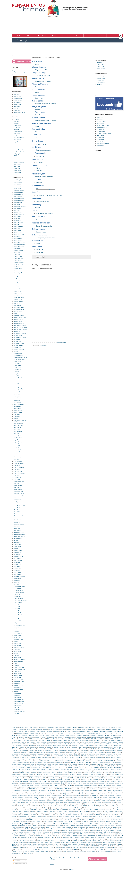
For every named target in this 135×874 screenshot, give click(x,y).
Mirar (13, 805)
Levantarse (71, 797)
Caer (23, 742)
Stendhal (16, 641)
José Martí (16, 456)
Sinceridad (16, 839)
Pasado (91, 814)
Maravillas (97, 800)
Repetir (112, 830)
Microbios (74, 804)
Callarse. (37, 207)
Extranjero (82, 776)
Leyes (86, 797)
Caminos (72, 742)
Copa (56, 752)
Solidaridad (96, 839)
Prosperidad (80, 825)
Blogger (72, 869)
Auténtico (14, 738)
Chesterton (17, 271)
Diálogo (40, 765)
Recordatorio (76, 828)
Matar (13, 802)
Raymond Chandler (19, 592)
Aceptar (88, 727)
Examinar (86, 774)
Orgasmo (64, 813)
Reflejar (112, 829)
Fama (119, 776)
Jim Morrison (17, 136)
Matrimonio (35, 802)
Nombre (119, 809)
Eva (55, 774)
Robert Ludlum (18, 602)
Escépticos (114, 771)
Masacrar (119, 800)
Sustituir (41, 842)
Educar (114, 765)
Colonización (41, 747)
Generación (24, 781)
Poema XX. (39, 249)
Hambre (74, 783)
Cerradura (18, 745)
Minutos (114, 804)
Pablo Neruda (17, 558)
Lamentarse (118, 795)
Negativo (81, 809)
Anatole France (18, 212)
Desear (88, 760)
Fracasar (59, 779)
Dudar (95, 765)
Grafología (95, 781)
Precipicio (113, 821)
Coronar (85, 752)
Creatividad (41, 754)
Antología (103, 733)
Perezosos (45, 818)
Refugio (23, 830)
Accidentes (62, 727)
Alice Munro (17, 204)
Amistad (102, 731)
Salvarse (108, 833)
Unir (120, 845)
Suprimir (29, 842)
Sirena (33, 839)
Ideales (67, 787)
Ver (114, 847)
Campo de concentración (87, 742)
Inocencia (62, 792)
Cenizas (113, 743)
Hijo (122, 783)
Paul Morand (17, 564)
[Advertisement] (114, 17)
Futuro (102, 779)
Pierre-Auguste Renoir (103, 143)
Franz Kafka (17, 331)
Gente (45, 781)
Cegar (86, 743)
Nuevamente (26, 811)
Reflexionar (120, 829)
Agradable (56, 729)
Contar (91, 750)
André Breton (17, 216)
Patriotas (110, 814)
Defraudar (119, 757)
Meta (63, 804)
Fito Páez (16, 129)
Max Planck (17, 106)
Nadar (15, 809)
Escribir (90, 771)
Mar (92, 800)
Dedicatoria (71, 757)
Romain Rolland (18, 619)
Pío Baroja (16, 584)
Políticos (84, 821)
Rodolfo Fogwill (18, 615)
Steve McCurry (101, 69)
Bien (19, 740)
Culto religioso (77, 755)
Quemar (69, 827)
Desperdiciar (39, 762)
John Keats (17, 430)
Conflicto (95, 748)
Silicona (115, 837)
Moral (84, 805)
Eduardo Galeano (18, 299)
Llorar (29, 799)
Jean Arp (16, 418)
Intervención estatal (116, 793)
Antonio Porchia (18, 228)
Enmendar (62, 769)
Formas (25, 779)
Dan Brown (17, 279)
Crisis (114, 754)
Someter (103, 839)
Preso (72, 823)
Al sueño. (39, 182)
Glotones (63, 781)
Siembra (77, 837)
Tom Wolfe (16, 665)
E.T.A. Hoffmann (18, 291)
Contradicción (17, 752)
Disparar (14, 765)
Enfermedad (36, 769)
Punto (36, 827)
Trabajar (119, 844)
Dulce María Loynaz (19, 289)
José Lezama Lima (19, 454)
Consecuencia (47, 750)
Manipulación (69, 800)
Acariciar (56, 727)
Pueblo (26, 827)
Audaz (83, 737)
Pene (94, 816)
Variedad (64, 847)
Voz (77, 851)
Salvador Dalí (17, 172)
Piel (72, 819)
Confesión (76, 748)
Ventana (109, 847)
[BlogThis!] (39, 257)
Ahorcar (83, 729)
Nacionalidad (101, 808)
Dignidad (75, 764)
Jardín (67, 795)
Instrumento (35, 793)
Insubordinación (43, 793)
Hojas (50, 785)
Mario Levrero (17, 522)
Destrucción (81, 762)
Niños (96, 809)
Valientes (46, 847)
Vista (47, 851)
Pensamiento (100, 816)
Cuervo (54, 755)
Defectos (78, 757)
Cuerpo (48, 755)
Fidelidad (80, 777)
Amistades (109, 731)
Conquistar (31, 750)
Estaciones (106, 772)
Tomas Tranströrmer (19, 667)
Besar (103, 738)
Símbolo (57, 842)
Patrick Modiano (18, 560)
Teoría (18, 844)
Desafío (104, 759)
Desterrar (59, 762)
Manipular (76, 800)
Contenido (106, 750)
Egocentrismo (15, 767)
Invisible (48, 795)
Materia (27, 802)
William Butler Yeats (19, 701)
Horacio (16, 386)
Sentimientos (91, 835)
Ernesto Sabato (18, 311)
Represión (119, 830)
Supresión (22, 842)
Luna (66, 799)
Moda (46, 805)
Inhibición (16, 792)
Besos (37, 92)
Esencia (120, 771)
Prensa (41, 823)
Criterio (119, 754)
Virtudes (32, 851)
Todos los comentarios (20, 863)
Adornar (28, 729)
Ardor (52, 735)
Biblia (113, 738)
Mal (20, 800)
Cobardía (22, 747)
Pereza (38, 818)
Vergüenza (30, 849)
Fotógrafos (52, 779)
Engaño (49, 769)
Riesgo (14, 833)
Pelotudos (67, 816)
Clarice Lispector (18, 273)
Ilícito (20, 788)
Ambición (82, 731)
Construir (78, 750)
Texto (50, 844)
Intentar (88, 793)
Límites (90, 799)
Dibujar (44, 764)
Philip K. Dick (17, 578)
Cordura (80, 752)
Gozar (89, 781)
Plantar (104, 819)
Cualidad (31, 755)
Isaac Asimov (17, 396)
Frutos (73, 779)
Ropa (41, 833)
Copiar (60, 752)
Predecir (119, 821)
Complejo (98, 747)
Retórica (92, 832)
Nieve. (38, 168)
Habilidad (36, 783)
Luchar (51, 799)
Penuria (14, 818)
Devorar (14, 764)
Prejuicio (36, 823)
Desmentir (19, 762)
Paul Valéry (17, 566)
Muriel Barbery (18, 542)
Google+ (52, 864)
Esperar (80, 772)
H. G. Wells (17, 363)
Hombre (57, 785)
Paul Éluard (17, 570)
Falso (110, 776)
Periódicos (81, 818)
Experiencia (119, 774)
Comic (79, 747)
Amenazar (89, 731)
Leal (26, 797)
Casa (57, 743)
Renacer (87, 830)
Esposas (93, 772)
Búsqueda (106, 740)
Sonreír (114, 839)
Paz (115, 814)
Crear (33, 754)
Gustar (20, 783)
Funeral (96, 779)
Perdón (32, 818)
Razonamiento (106, 827)
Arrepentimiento (86, 735)
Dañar (23, 757)
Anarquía (56, 733)
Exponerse (44, 776)
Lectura (41, 797)
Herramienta (101, 783)
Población (16, 821)
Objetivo (45, 811)
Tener (13, 844)
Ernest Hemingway (19, 309)
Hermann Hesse (18, 380)
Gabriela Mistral (18, 335)
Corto (114, 752)
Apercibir (119, 733)
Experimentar (18, 776)
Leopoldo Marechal (19, 496)
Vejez (69, 847)
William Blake (17, 697)
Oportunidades (25, 813)
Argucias (62, 735)
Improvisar (97, 788)
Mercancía (39, 804)
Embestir (57, 767)
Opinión (121, 811)
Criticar (13, 755)
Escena (62, 771)
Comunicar (32, 748)
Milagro (97, 804)
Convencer (42, 752)
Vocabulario (59, 851)
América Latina (34, 733)
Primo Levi (16, 582)
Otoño (107, 813)
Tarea (73, 842)
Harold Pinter (17, 365)
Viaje (41, 849)
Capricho (16, 743)
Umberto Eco (17, 677)
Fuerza (84, 779)
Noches (108, 809)
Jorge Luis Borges (18, 442)
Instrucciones (27, 793)
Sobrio (60, 839)
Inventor (42, 795)
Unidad (115, 845)
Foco (13, 779)
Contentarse (113, 750)
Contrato (24, 752)
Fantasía (27, 777)
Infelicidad (88, 790)
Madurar (106, 799)
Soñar (38, 840)
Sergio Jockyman (18, 633)
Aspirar (20, 737)
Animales (78, 733)
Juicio (82, 795)
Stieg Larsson (17, 645)
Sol (78, 839)
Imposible (67, 788)
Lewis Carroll (17, 500)
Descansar (43, 760)
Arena (57, 735)
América (27, 733)
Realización (28, 828)
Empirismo (82, 767)
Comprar (119, 747)
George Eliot (17, 339)
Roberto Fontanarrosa (19, 613)
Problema (14, 825)
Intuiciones (29, 795)
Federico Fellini (101, 78)
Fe (45, 778)
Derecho (81, 759)
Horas (100, 785)
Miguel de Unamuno (19, 536)
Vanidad (58, 847)
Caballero (113, 740)
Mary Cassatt (100, 135)
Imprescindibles (82, 788)
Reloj (59, 830)
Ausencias (100, 737)
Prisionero (99, 823)
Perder (19, 818)
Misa (19, 805)
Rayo (91, 827)
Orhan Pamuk (17, 552)
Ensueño (75, 769)
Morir (95, 805)
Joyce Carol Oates (19, 463)
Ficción (74, 778)
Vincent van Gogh (101, 145)
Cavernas (76, 743)
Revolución (103, 832)
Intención (75, 793)
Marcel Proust (17, 514)
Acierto (98, 727)
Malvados (53, 800)
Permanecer (89, 818)
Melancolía (84, 802)
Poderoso (54, 821)
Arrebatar (73, 735)
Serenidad (23, 837)
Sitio (44, 839)
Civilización (107, 745)
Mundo (45, 808)
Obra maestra (59, 811)
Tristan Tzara (17, 673)
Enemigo (21, 769)
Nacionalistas (110, 808)
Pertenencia (39, 819)
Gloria (57, 781)
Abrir (31, 727)
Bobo (32, 740)
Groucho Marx (100, 80)
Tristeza (87, 845)
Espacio (28, 772)
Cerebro (119, 743)
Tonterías (88, 844)
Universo (14, 847)
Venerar (96, 847)
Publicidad (19, 827)
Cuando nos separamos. (43, 150)
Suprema (16, 842)
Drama (85, 765)
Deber (33, 757)
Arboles (47, 735)
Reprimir (14, 832)
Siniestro (22, 839)
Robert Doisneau (101, 66)
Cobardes (14, 747)
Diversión (34, 765)
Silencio (108, 837)
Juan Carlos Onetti (19, 467)
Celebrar (98, 743)
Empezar (76, 767)
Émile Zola (16, 714)
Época (19, 853)
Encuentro (14, 769)
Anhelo (72, 733)
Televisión (98, 842)
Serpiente (47, 837)
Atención (53, 737)
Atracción (71, 737)
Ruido (61, 833)
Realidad (14, 829)
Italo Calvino (17, 400)
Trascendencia (74, 845)
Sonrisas (14, 840)
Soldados (83, 839)
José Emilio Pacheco (19, 450)
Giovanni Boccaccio (19, 349)
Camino (65, 742)
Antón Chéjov (17, 230)
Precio (107, 821)
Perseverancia (110, 818)
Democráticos (51, 759)
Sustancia (35, 842)
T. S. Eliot (16, 655)
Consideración (62, 750)
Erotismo (26, 771)
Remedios (71, 830)
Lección (35, 797)
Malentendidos (42, 800)
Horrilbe (113, 785)
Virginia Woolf (17, 687)
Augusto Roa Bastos (19, 244)
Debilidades (46, 757)
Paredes (75, 814)
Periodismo (67, 818)
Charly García (17, 125)
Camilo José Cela (18, 254)
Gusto (25, 783)
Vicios (64, 849)
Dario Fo (16, 285)
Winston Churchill (18, 710)
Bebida (75, 738)
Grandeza (102, 781)
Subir (44, 840)
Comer (68, 747)
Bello (92, 738)
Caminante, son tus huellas (43, 81)
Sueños (81, 840)
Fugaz (90, 779)
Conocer (14, 750)
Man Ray (99, 62)
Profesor (48, 825)
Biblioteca (119, 738)
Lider (13, 799)
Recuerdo (96, 829)
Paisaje (19, 814)
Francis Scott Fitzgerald (20, 325)
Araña (37, 735)
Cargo (41, 743)
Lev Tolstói (16, 498)
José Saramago (18, 461)
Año (39, 738)
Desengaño (94, 760)
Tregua (81, 845)
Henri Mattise (100, 129)
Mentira (19, 804)
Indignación (76, 790)
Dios (93, 764)
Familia (13, 777)
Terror (34, 844)
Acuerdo (119, 727)
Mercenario (46, 804)
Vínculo (93, 851)
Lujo (61, 799)
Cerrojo (24, 745)
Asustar (43, 737)
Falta (115, 776)
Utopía (30, 847)
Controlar (36, 752)
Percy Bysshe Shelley (19, 576)
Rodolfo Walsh (18, 617)
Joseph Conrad (18, 444)
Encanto (110, 767)
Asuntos (31, 737)
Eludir (51, 767)
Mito (42, 805)
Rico (120, 832)
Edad (109, 765)
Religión (52, 830)
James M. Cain (18, 412)
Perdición (26, 818)
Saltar (102, 833)
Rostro (46, 833)
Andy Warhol (17, 164)
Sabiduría (82, 834)
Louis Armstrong (18, 146)
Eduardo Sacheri (18, 301)
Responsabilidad (55, 832)
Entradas (17, 860)
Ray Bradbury (17, 588)
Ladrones (112, 795)
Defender (85, 757)
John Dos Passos (18, 425)
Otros (112, 813)
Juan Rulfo (16, 475)
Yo (98, 851)
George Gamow (18, 98)
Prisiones (106, 823)
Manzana (83, 800)
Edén (120, 765)
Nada (121, 808)
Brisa (77, 740)
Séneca (16, 653)
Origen (76, 813)
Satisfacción (120, 833)
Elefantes (41, 767)
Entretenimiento (96, 769)
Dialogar (33, 764)
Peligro (60, 816)
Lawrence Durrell (18, 491)
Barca (54, 738)
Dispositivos (20, 765)
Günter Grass (17, 361)
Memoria (92, 802)
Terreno (29, 844)
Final (103, 777)
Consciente (39, 750)
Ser (116, 835)
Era (21, 771)
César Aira (16, 277)
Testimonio (40, 844)
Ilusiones (121, 787)
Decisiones (64, 757)
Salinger (16, 623)
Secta (28, 835)
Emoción (70, 767)
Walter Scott (17, 695)
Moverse (14, 808)
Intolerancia (14, 795)
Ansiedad (91, 733)
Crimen (103, 754)
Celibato (103, 743)
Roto (51, 833)
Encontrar (117, 767)
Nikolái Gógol (17, 546)
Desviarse (101, 762)
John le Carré (17, 436)
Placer (84, 819)
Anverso (109, 733)
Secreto (16, 835)
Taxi (77, 842)
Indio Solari (17, 133)
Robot (27, 833)
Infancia (82, 790)
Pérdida (58, 827)
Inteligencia (65, 793)
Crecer (48, 754)
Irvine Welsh (17, 394)
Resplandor (39, 832)
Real (120, 827)
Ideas (77, 787)
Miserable (24, 805)
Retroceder (85, 832)
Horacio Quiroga (18, 388)
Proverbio (87, 825)
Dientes (69, 764)
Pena (72, 816)
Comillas (92, 747)
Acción (75, 727)
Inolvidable (75, 792)
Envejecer (118, 769)
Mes (59, 804)
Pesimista (53, 819)
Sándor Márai (17, 651)
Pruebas (107, 825)
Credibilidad (62, 754)
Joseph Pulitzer (18, 446)
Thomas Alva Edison (19, 112)
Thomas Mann (17, 657)
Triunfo (94, 845)
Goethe (16, 351)
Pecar (29, 816)
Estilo (13, 774)
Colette (15, 275)
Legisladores (53, 797)
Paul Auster (17, 562)
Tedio (89, 842)
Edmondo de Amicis (19, 297)
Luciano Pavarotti (18, 150)
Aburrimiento (50, 727)
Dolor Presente (59, 765)
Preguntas (23, 824)
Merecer (53, 804)
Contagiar (84, 750)
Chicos (44, 745)
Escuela (108, 771)
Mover (120, 805)
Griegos (114, 781)
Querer (75, 827)
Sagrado (97, 833)
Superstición (120, 840)
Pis (81, 819)
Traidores (39, 845)
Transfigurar (57, 845)
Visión (42, 851)
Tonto (93, 844)
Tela (93, 842)
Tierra (63, 844)
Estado (112, 772)
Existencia (98, 774)
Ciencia (65, 745)
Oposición (33, 813)
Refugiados (16, 830)
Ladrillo (106, 795)
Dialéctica (39, 764)
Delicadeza (14, 759)
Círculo (113, 755)
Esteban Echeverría (19, 315)
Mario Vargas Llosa (19, 524)
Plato (110, 819)
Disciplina (106, 764)
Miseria (30, 805)
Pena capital (78, 816)
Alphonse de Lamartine (20, 206)
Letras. (38, 243)
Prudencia (100, 825)
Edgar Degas (100, 123)
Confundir (108, 748)
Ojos (101, 811)
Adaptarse (14, 729)
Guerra (14, 783)
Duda (90, 765)
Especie (40, 772)
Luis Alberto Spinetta (19, 152)
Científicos (74, 745)
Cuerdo (42, 755)
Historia (37, 785)
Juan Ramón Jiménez (19, 473)
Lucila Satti (17, 508)
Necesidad (56, 809)
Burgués (93, 740)
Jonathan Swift (18, 438)
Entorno (89, 769)
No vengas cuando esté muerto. (44, 176)
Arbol (42, 735)
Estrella (18, 774)
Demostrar (65, 759)
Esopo (15, 313)
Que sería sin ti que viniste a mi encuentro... (49, 195)
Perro (103, 818)
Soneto (37, 126)
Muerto (27, 808)
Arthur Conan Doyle (19, 234)
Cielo (59, 745)
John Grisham (17, 427)
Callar (27, 742)
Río (70, 833)
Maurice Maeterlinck (19, 534)
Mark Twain (17, 526)
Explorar (31, 776)
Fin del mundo (96, 777)
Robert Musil (17, 605)
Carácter (52, 743)
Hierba (117, 783)
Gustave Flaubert (18, 355)
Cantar (109, 742)
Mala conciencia (27, 800)
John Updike (17, 433)
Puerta (31, 827)
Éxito (24, 853)
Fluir (120, 777)
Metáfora (68, 804)
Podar (33, 821)
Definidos (113, 757)
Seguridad (37, 835)
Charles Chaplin (101, 76)
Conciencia (47, 749)
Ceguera (92, 743)
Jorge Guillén (17, 440)
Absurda (36, 727)
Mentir (13, 804)
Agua (68, 729)
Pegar (39, 816)
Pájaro (47, 827)
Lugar (56, 799)
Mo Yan (16, 540)
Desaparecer (118, 759)
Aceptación (81, 727)
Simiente (121, 837)
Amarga (69, 731)
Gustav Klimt (17, 168)
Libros (118, 797)
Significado (94, 837)
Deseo (100, 760)
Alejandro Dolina (18, 192)
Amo (115, 731)
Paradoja (63, 814)
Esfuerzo (22, 772)
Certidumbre (31, 745)
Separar (105, 835)
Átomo (119, 851)
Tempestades (111, 842)
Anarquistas (49, 733)
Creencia (69, 754)
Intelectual (57, 793)
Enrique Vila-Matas (19, 307)
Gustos (30, 783)
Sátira (46, 842)
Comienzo (85, 747)
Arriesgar (94, 735)
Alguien (119, 729)
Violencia (118, 850)
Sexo (53, 837)
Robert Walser (17, 607)
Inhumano (22, 792)
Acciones (69, 727)
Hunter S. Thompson (19, 392)
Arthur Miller (17, 236)
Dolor (51, 766)
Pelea (50, 816)
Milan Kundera (18, 538)
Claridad (115, 745)
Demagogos (29, 759)
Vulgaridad (82, 851)
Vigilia (102, 849)
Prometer (66, 825)
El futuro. (39, 138)
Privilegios (112, 823)
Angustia (67, 733)
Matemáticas (20, 802)
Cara (21, 743)
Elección (35, 767)
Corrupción (108, 752)
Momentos (71, 805)
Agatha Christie (18, 182)
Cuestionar (60, 755)
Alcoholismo (100, 729)
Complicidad (105, 747)
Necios (70, 809)
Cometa (74, 747)
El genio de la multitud (41, 70)
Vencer (85, 847)
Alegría (107, 729)
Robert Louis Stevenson (20, 601)
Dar (19, 757)
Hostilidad (119, 785)
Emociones (63, 767)
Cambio (50, 742)
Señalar (71, 837)
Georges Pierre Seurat (103, 125)
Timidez (69, 844)
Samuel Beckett (18, 627)
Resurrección (78, 832)
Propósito (73, 825)
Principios (92, 823)
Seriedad (41, 837)
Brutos (87, 740)
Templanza (118, 842)
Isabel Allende (17, 398)
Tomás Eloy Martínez (19, 669)
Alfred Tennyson (18, 202)
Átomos (14, 853)
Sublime (63, 840)
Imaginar (40, 788)
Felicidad (56, 778)
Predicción (14, 823)
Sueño (75, 840)
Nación (116, 808)
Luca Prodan (17, 148)
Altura (38, 731)
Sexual (58, 837)
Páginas (42, 827)
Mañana (42, 802)
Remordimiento (79, 830)
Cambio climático (58, 742)
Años (43, 738)
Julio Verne (17, 479)
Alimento (21, 731)
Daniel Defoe (17, 281)
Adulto (33, 729)
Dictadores (55, 764)
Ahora (78, 729)
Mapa (88, 800)
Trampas (51, 845)
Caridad (46, 743)
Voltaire (16, 691)
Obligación (51, 811)
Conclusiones (56, 748)
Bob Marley (17, 123)
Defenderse (92, 757)
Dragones (80, 765)
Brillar (72, 740)
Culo (66, 755)
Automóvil (114, 737)
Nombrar (113, 809)
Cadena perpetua (16, 742)
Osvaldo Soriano (18, 556)
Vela (74, 847)
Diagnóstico (26, 764)
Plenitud (115, 819)
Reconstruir (61, 828)
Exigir (91, 774)
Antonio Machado (18, 226)
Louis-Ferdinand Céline (20, 506)
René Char (17, 594)
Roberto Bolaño (18, 611)
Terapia (24, 844)
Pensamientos (110, 816)
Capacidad (120, 742)
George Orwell (17, 341)
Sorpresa (25, 840)
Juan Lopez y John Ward (42, 75)
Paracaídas (56, 814)
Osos (102, 813)
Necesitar (64, 809)
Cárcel (108, 755)
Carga (36, 743)
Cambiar (44, 742)
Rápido (65, 833)
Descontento (68, 760)
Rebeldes (35, 828)
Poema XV (39, 252)
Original (81, 813)
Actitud (103, 727)
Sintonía (28, 839)
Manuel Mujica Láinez (19, 510)
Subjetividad (50, 840)
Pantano (50, 814)
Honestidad (88, 785)
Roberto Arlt (17, 609)
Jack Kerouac (17, 406)
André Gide (17, 218)
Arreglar (79, 735)
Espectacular (47, 772)
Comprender (15, 749)
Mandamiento (61, 800)
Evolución (71, 774)
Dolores (67, 765)
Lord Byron (17, 502)
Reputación (20, 832)
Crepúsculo (83, 754)
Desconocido (59, 760)
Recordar (68, 829)
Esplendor (87, 772)
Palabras (33, 814)
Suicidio (106, 840)
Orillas (87, 813)
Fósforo (114, 779)
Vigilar (97, 849)
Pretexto (78, 823)
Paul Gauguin (100, 139)
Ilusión (15, 788)
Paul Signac (100, 141)
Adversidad (39, 729)
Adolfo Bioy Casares (19, 180)
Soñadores (32, 840)
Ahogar (73, 729)
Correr (95, 752)
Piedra (68, 819)
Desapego (14, 760)
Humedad (41, 787)
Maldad (35, 800)
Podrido (61, 821)
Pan (45, 814)
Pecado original (22, 816)
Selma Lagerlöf (18, 631)
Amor (120, 731)
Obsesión (71, 811)
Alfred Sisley (100, 117)
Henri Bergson (17, 370)
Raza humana (98, 827)
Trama (45, 845)
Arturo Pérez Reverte (19, 242)
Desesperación (109, 760)
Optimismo (45, 813)
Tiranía (74, 844)
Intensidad (81, 793)
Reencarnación (104, 828)
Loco (34, 799)
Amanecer (56, 731)
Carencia (31, 743)
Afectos (50, 729)
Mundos (53, 808)
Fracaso (67, 779)
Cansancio (97, 742)
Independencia (60, 790)
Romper (36, 833)
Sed (32, 835)
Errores (36, 771)
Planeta (91, 819)
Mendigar (99, 802)
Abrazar (26, 727)
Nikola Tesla (17, 110)
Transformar (65, 845)
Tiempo (56, 844)
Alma (26, 731)
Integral (37, 115)
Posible (96, 821)
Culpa (70, 755)
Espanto (34, 772)
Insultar (51, 793)
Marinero (109, 800)
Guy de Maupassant (19, 359)
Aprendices (24, 735)
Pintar (76, 819)
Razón (114, 827)
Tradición (20, 845)
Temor (104, 842)
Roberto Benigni (101, 82)
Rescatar (27, 832)
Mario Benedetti (18, 520)
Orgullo (70, 813)
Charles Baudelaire (19, 262)
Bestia (108, 738)
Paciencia (118, 813)
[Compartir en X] (41, 257)
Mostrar (109, 805)
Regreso (40, 830)
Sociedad (71, 839)
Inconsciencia (51, 790)
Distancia (27, 765)
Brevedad (66, 740)
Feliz (68, 778)
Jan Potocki (17, 414)
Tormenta (105, 844)
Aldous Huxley (17, 188)
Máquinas (64, 808)
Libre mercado (112, 797)
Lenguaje (60, 797)
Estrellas (24, 774)
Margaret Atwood (18, 516)
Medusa (78, 802)
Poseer (90, 821)
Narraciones (21, 809)
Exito (112, 774)
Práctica (112, 825)
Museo (58, 808)
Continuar (120, 750)
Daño (28, 757)
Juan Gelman (17, 469)
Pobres (22, 821)
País (119, 814)
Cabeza (119, 740)
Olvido (115, 811)
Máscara (71, 808)
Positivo (101, 821)
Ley (76, 797)
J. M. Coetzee (17, 402)
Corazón (71, 752)
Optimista (52, 813)
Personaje (14, 819)
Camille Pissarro (101, 121)
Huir (27, 787)
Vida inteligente (85, 849)
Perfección (53, 818)
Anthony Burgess (18, 222)
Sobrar (55, 839)
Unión (20, 847)
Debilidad (39, 757)
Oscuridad (96, 813)
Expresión (57, 776)
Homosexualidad (79, 785)
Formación (18, 779)
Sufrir (94, 840)
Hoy (13, 787)
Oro (91, 813)
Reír (116, 832)
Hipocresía (24, 785)
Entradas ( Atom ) (44, 345)
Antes (97, 733)
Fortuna (38, 779)
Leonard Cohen (18, 144)
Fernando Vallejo (18, 321)
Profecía (35, 825)
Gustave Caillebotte (102, 127)
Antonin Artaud (18, 224)
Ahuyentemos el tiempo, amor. (45, 189)
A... (37, 220)
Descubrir (81, 760)
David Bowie (17, 127)
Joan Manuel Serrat (19, 138)
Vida (75, 850)
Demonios (58, 759)
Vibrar (55, 849)
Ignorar (109, 787)
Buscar (99, 740)
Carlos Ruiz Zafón (18, 258)
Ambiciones (76, 731)
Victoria (69, 849)
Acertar (93, 727)
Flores (115, 777)
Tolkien (15, 663)
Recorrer (83, 828)
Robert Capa (100, 64)
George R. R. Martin (19, 343)
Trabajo (14, 845)
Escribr (96, 771)
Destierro (66, 762)
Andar (61, 733)
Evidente (60, 774)
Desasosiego (30, 760)
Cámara (98, 755)
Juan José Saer (18, 471)
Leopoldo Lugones (19, 493)
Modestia (65, 805)
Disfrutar (119, 764)
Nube (20, 811)
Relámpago (64, 830)
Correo (90, 752)
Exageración (79, 774)
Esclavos (83, 771)
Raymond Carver (18, 590)
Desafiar (99, 759)
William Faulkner (18, 703)
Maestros (119, 799)
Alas (94, 729)
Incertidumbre (17, 790)
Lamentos (14, 797)
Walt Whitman (17, 693)
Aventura (27, 738)
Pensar (118, 816)
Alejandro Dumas (18, 194)
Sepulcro (111, 835)
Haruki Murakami (18, 368)
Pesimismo (46, 819)
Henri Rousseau (101, 131)
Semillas (56, 835)
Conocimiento (23, 750)
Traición (33, 845)
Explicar (25, 776)
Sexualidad (65, 837)
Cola (28, 747)
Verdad (120, 847)
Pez (64, 819)
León (91, 797)
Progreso (60, 825)
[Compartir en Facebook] (43, 257)
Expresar (50, 776)
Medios (65, 802)
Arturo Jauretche (18, 240)
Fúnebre (119, 779)
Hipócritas (30, 785)
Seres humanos (32, 837)
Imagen (25, 788)
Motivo (114, 805)
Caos (114, 742)
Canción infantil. (41, 144)
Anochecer (84, 733)
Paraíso (69, 814)
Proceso (29, 825)
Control (30, 752)
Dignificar (81, 764)
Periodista (74, 818)
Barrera (59, 738)
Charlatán (38, 745)
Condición (69, 748)
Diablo (19, 764)
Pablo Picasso (17, 170)
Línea (95, 799)
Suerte (68, 840)
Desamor (110, 759)
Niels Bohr (16, 108)
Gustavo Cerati (18, 131)
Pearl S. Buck (17, 574)
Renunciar (106, 830)
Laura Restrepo (18, 489)
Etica (51, 774)
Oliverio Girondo (18, 550)
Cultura (84, 755)
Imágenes (120, 788)
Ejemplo (28, 767)
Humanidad (33, 787)
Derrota (93, 759)
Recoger (48, 828)
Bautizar (65, 738)
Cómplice (119, 755)
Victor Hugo (17, 683)
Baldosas (49, 738)
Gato (18, 781)
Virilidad (20, 851)
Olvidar (110, 811)
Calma (38, 742)
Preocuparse (57, 823)
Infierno (95, 790)
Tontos (99, 844)
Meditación (72, 802)
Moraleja (90, 805)
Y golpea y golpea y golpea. (45, 213)
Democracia (43, 759)
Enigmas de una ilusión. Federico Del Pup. (19, 72)
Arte (106, 735)
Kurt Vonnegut (17, 487)
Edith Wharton (17, 295)
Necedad (48, 809)
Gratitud (108, 781)
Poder (39, 821)
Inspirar (119, 792)
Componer (112, 747)
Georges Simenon (18, 345)
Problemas (22, 825)
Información (108, 790)
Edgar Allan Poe (18, 293)
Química (82, 827)
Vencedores (79, 847)
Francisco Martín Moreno (20, 329)
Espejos (60, 772)
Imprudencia (105, 788)
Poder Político (47, 821)
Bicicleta (14, 740)
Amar (62, 731)
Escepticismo (69, 771)
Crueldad (25, 755)
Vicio (60, 849)
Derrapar (87, 759)
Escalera (43, 771)
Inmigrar (42, 792)
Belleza (86, 738)
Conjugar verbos (117, 748)
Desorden (32, 762)
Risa (18, 833)
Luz (70, 799)
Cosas (119, 752)
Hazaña (80, 783)
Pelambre (45, 816)
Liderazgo (19, 799)
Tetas (46, 844)
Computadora (25, 748)
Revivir (97, 832)
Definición (106, 757)
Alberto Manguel (18, 186)
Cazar (82, 743)
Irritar (62, 795)
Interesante (95, 793)
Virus (37, 851)
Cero (13, 745)
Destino (72, 762)
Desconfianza (51, 760)
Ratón (87, 827)
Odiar (81, 811)
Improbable (90, 788)
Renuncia (99, 830)
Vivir (51, 851)
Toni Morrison (17, 671)
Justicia (87, 795)
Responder (47, 832)
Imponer (53, 788)
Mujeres (39, 808)
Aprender (15, 735)
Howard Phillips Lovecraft (20, 390)
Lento (65, 797)
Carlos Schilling (18, 260)
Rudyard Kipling (18, 621)
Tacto (62, 842)
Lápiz (81, 799)
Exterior (69, 776)
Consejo (55, 750)
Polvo (66, 821)
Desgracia (118, 760)
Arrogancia (100, 735)
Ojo (97, 811)
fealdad (108, 851)
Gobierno (78, 781)
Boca (37, 740)
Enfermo (43, 769)
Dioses (100, 764)
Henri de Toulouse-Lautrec (104, 133)
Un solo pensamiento (42, 201)
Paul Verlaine (17, 568)
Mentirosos (32, 804)
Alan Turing (17, 94)
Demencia (36, 759)
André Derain (100, 119)
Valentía (40, 847)
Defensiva (99, 757)
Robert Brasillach (18, 598)
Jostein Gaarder (18, 448)
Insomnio (97, 792)
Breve (60, 740)
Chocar (54, 745)
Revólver (111, 832)
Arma (67, 735)
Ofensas (93, 811)
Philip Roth (17, 580)
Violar (112, 849)
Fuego (78, 779)
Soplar (19, 840)
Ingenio (121, 790)
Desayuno (36, 760)
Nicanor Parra (17, 544)
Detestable (107, 762)
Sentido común (82, 835)
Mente (113, 802)
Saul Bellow (17, 629)
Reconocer (54, 828)
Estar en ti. (39, 170)
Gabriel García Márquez (20, 333)
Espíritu (99, 772)
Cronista (19, 755)
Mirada (119, 804)
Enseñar (69, 769)
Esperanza (72, 772)
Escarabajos (55, 771)
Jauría (72, 795)
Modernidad (58, 805)
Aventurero (33, 738)
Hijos (15, 785)
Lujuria (37, 87)
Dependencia (73, 759)
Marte (114, 800)
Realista (22, 828)
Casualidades (68, 743)
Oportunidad (17, 813)
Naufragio (42, 809)
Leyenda (81, 797)
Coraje (65, 752)
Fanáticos (33, 777)
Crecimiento (55, 754)
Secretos (22, 835)
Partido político (83, 814)
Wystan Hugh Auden (19, 712)
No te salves (39, 98)
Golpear (84, 781)
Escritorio (102, 771)
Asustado (37, 737)
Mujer (32, 808)
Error (31, 771)
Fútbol (13, 781)
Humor (51, 787)
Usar (25, 847)
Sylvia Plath (17, 649)
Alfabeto (114, 729)
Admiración (22, 729)
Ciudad (100, 745)
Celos (108, 743)
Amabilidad (49, 731)
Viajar (36, 849)
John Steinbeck (18, 431)
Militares (108, 804)
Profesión (41, 825)
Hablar (49, 783)
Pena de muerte (87, 816)
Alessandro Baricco (19, 200)
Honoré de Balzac (18, 384)
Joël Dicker (17, 465)
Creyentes (91, 754)
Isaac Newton (17, 102)
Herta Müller (17, 382)
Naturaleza (34, 809)
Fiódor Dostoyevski (19, 323)
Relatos (46, 830)
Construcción (71, 750)
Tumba (110, 845)
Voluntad (70, 851)
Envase (112, 769)
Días (105, 765)
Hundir (56, 787)
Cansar (104, 742)
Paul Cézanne (100, 137)
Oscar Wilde (17, 554)
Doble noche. (40, 156)
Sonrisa (119, 839)
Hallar (69, 783)
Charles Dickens (18, 267)
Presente (65, 823)
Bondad (48, 740)
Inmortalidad (55, 792)
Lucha (45, 799)
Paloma (40, 814)
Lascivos (21, 797)
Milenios (103, 804)
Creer (75, 754)
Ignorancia (102, 787)
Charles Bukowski (18, 265)
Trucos (99, 845)
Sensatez (68, 835)
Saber (74, 834)
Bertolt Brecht (17, 248)
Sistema (39, 839)
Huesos (22, 787)
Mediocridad (59, 802)
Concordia (63, 748)
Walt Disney (100, 84)
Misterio (36, 805)
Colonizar (49, 747)
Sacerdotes (90, 833)
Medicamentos (50, 802)
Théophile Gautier (18, 661)
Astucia (25, 737)
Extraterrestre (98, 776)
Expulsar (64, 776)
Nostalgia (14, 811)
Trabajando (112, 844)
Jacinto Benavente (19, 404)
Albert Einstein (17, 96)
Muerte (20, 808)
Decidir (52, 757)
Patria (104, 814)
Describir (75, 760)
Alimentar (14, 731)
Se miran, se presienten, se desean (45, 120)
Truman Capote (18, 675)
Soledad (89, 839)
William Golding (18, 705)
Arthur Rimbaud (18, 238)
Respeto (33, 832)
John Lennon (17, 140)
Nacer (86, 808)
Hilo (19, 785)
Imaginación (32, 788)
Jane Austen (17, 416)
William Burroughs (19, 699)
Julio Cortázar (17, 477)
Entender (82, 769)
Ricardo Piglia (17, 596)
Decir (57, 757)
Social (65, 839)
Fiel (85, 777)
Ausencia (94, 737)
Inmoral (48, 792)
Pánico (52, 827)
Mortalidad (102, 805)
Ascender (119, 735)
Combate (62, 747)
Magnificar (14, 800)
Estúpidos (38, 774)
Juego (77, 795)
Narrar (27, 809)
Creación (27, 754)
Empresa (89, 767)
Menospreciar (106, 802)
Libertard (105, 797)
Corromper (101, 752)
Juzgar (100, 795)
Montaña (79, 805)
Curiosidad (91, 755)
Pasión (98, 814)
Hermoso (93, 783)
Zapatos (103, 851)
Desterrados (53, 762)
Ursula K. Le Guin (18, 679)
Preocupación (48, 823)
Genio (39, 781)
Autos (119, 737)
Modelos (51, 805)
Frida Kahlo (17, 166)
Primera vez (85, 823)
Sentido (75, 835)
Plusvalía (121, 819)
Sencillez (62, 835)
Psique (13, 827)
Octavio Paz (17, 548)
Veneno (91, 847)
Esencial (16, 772)
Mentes (119, 802)
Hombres (69, 785)
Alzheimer (43, 731)
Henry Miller (17, 376)
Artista (113, 735)
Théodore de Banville (19, 659)
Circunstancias (88, 745)
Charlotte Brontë (18, 269)
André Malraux (18, 220)
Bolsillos (42, 740)
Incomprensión (34, 790)
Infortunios (115, 790)
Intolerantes (22, 795)
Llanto (24, 799)
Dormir (73, 766)
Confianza (83, 748)
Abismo (21, 727)
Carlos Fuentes (18, 256)
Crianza (97, 754)
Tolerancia (81, 844)
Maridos (103, 800)
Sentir (99, 835)
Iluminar (115, 787)
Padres (14, 814)
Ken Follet (16, 483)
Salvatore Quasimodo (19, 625)
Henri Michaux (17, 371)
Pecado (14, 816)
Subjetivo (57, 840)
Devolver (119, 762)
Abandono (14, 727)
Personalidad (22, 819)
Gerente (53, 781)
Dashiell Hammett (18, 287)
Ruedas (56, 833)
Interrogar (108, 793)
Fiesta (89, 777)
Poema (37, 64)
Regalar (29, 830)
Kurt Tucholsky (18, 485)
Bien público (26, 740)
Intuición (36, 795)
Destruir (88, 762)
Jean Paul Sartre (18, 423)
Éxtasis (29, 853)
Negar (75, 809)
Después (46, 762)
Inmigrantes (36, 792)
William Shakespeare (19, 708)
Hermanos (86, 783)
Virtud (25, 851)
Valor (52, 847)
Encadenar (103, 767)
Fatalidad (40, 777)
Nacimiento (93, 808)
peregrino (114, 851)
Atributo (78, 737)
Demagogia (22, 759)
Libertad (96, 797)
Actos (109, 727)
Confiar (89, 748)
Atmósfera (60, 737)
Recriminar (89, 828)
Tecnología (83, 842)
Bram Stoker (17, 252)
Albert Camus (17, 184)
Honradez (95, 785)
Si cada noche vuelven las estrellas (45, 103)
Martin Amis (17, 528)
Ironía (53, 795)
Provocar (94, 825)
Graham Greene (18, 353)
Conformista (102, 748)
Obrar (65, 811)
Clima (120, 745)
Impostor (75, 788)
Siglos (87, 837)
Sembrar (50, 835)
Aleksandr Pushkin (19, 198)
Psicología (118, 825)
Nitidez (91, 809)
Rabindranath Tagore (19, 586)
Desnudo (26, 762)
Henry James (17, 374)
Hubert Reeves (18, 100)
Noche (102, 809)
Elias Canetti (17, 303)
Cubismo (37, 755)
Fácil (109, 779)
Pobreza (28, 821)
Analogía (42, 733)
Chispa (49, 745)
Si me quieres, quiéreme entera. (46, 238)
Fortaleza (31, 779)
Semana (44, 835)
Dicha (49, 764)
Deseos (37, 109)
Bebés (80, 738)
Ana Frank (16, 210)
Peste (59, 819)
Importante (60, 788)
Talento (67, 842)
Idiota (90, 787)
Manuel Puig (17, 512)
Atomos (66, 737)
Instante (14, 793)
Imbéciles (46, 788)
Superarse (112, 840)
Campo (78, 742)
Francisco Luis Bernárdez (20, 327)
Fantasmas (20, 777)
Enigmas (55, 769)
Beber (70, 738)
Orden (58, 813)
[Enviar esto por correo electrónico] (37, 257)
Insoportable (105, 792)
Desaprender (22, 760)
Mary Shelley (17, 530)
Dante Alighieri (18, 283)
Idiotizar (95, 787)
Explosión (37, 776)
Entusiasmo (105, 769)
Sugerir (100, 840)
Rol (31, 833)
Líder (85, 799)
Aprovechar (31, 735)
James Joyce (17, 408)
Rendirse (93, 830)
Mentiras (26, 804)
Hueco (17, 787)
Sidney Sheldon (18, 635)
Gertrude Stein (17, 347)
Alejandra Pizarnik (19, 190)
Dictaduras (63, 764)
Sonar (108, 839)
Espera (65, 772)
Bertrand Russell (18, 250)
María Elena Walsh (19, 532)
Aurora (88, 737)
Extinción (76, 776)
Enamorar (95, 767)
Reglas (34, 830)
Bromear (82, 740)
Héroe (61, 787)
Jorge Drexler (17, 142)
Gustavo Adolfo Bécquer (20, 357)
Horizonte (106, 785)
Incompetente (26, 790)
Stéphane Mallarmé (19, 647)
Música (77, 808)
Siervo (82, 837)
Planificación (98, 819)
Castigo (61, 743)
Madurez (112, 799)
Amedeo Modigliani (19, 162)
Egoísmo (22, 767)
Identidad (84, 787)
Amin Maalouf (17, 208)
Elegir (46, 767)
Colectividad (34, 747)
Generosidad (33, 781)
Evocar (65, 774)
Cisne (95, 745)
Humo (46, 787)
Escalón (49, 771)
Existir (106, 774)
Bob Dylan (16, 121)
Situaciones (49, 839)
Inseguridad (83, 792)
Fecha (50, 777)
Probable (119, 823)
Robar (22, 833)
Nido (87, 809)
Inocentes (68, 792)
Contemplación (98, 750)
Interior (101, 793)
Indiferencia (68, 790)
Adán (45, 729)
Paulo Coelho (17, 572)
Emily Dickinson (18, 305)
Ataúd (48, 737)
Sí (36, 132)
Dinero (87, 764)
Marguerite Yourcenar (19, 518)
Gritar (119, 781)
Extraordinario (89, 776)
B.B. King (16, 119)
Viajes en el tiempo (48, 849)
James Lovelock (18, 410)
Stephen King (17, 643)
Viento (92, 849)
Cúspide (14, 757)
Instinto (20, 793)
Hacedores (56, 783)
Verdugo (24, 849)
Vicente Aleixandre (19, 681)
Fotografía (44, 779)
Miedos (87, 804)
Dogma (46, 765)
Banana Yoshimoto (19, 246)
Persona (118, 818)
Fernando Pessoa (18, 319)
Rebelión (42, 828)
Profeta (53, 825)
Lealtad (30, 797)
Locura (39, 799)
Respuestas (64, 832)
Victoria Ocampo (18, 685)
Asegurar (14, 737)
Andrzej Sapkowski (19, 214)
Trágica (104, 845)
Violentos (14, 851)
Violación (107, 849)
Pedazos (34, 816)
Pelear (55, 816)
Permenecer (97, 818)
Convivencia (50, 752)
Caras (25, 743)
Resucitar (71, 832)
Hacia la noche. (41, 232)
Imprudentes (113, 788)
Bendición (97, 738)
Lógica (100, 799)
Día (100, 766)
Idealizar (72, 787)
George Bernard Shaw (20, 337)
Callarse (33, 742)
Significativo (101, 837)
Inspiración (112, 792)
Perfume (60, 818)
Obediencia (38, 811)
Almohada (32, 731)
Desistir (13, 762)
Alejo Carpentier (18, 196)
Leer (46, 797)
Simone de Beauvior (19, 639)
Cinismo (81, 745)
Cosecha (14, 754)
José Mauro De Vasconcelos (18, 458)
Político (78, 821)
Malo (48, 800)
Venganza (102, 847)
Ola (106, 811)
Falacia (105, 776)
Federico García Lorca (20, 317)
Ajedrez (89, 729)
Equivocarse (15, 771)
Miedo (80, 804)
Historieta (44, 785)
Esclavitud (76, 771)
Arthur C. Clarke (18, 232)
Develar (114, 762)
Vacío (35, 847)
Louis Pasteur (17, 104)
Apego (114, 733)
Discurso (112, 764)
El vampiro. (39, 162)
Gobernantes (70, 781)
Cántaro (103, 755)
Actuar (114, 727)
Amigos (96, 731)
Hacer (62, 783)
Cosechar (21, 754)
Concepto (40, 748)
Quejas (63, 827)
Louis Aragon (17, 504)
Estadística (118, 772)
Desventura (94, 762)
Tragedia (27, 845)
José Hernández (18, 452)
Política (71, 821)
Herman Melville (18, 378)
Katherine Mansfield (19, 481)
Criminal (109, 754)
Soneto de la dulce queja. (44, 226)
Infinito (101, 790)
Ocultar (76, 811)
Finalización (109, 777)
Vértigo (88, 851)
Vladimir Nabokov (18, 689)
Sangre (113, 833)
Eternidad (45, 774)
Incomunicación (42, 790)
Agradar (63, 729)
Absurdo (42, 727)
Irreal (58, 795)
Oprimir (39, 813)
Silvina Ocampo (18, 637)
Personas (30, 819)
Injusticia (29, 792)
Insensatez (90, 792)
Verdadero (17, 849)
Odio (86, 811)
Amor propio (20, 733)
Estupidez (30, 774)
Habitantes (43, 783)
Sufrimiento (88, 840)
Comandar (55, 747)
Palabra (26, 814)
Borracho (55, 740)
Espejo (54, 772)
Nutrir (32, 811)
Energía (28, 769)
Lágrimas (75, 799)
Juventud (93, 795)
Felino (63, 777)
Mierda (92, 804)
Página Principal (61, 342)
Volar (65, 851)
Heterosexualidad (110, 783)
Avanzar (20, 738)
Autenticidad (107, 737)
